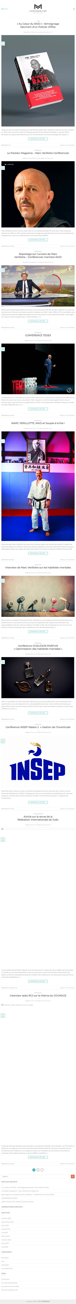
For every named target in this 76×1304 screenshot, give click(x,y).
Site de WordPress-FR (9, 1290)
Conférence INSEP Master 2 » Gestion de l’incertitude (38, 727)
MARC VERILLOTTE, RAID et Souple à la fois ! (38, 423)
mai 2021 (4, 1232)
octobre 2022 (6, 1218)
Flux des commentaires (10, 1286)
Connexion (5, 1279)
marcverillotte (47, 32)
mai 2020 (4, 1247)
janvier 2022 (5, 1229)
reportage (37, 150)
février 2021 (5, 1236)
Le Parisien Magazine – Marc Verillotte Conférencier (38, 153)
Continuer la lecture (38, 139)
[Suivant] (42, 1169)
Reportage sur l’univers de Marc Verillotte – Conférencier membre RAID (27, 1194)
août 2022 (5, 1225)
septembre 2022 (7, 1222)
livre (38, 21)
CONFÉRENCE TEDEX (38, 335)
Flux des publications (9, 1283)
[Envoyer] (73, 1176)
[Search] (74, 9)
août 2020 (5, 1243)
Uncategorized (38, 813)
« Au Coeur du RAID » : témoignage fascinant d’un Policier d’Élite (25, 1187)
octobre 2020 (6, 1240)
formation (37, 643)
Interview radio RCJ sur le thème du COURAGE (38, 995)
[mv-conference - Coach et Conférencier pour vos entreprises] (38, 9)
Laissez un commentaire (67, 145)
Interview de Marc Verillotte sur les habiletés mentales (38, 567)
